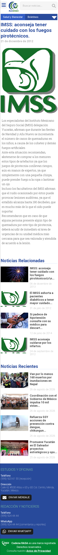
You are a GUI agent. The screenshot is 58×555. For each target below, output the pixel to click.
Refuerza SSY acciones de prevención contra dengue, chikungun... (42, 423)
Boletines (33, 17)
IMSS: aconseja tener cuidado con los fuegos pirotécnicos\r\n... (42, 273)
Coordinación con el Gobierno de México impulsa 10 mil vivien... (43, 400)
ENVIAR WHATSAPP (19, 531)
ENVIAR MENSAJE (19, 497)
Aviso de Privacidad (38, 550)
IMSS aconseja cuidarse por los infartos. (40, 343)
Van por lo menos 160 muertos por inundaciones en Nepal (41, 379)
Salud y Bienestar (13, 17)
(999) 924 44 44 (10, 515)
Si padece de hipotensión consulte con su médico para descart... (40, 321)
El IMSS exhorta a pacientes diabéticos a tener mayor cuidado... (42, 298)
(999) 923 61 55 (10, 478)
